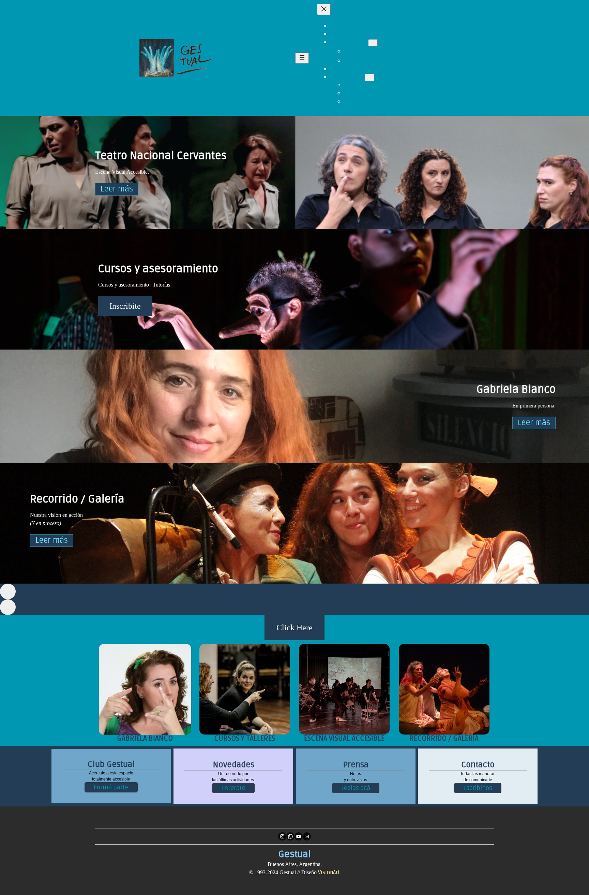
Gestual (294, 854)
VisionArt (329, 872)
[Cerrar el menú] (324, 9)
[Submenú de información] (369, 77)
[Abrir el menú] (302, 58)
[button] (294, 627)
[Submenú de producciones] (373, 42)
